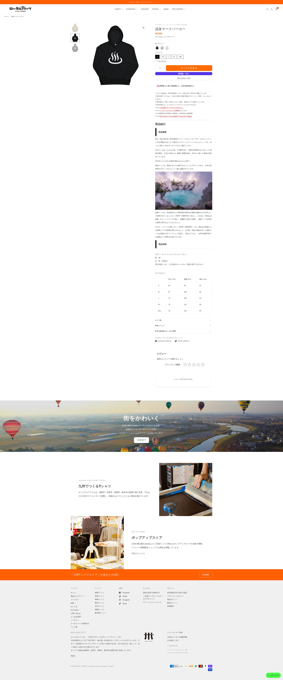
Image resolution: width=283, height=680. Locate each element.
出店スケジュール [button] (138, 553)
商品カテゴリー (76, 596)
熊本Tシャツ (99, 603)
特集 (72, 603)
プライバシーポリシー (175, 596)
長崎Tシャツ (99, 599)
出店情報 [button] (205, 575)
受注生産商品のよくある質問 (165, 331)
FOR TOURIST (177, 9)
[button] (141, 440)
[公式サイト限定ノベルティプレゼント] (141, 2)
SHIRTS (118, 9)
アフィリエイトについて (152, 602)
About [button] (73, 656)
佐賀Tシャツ (99, 596)
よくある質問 (76, 617)
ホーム (6, 16)
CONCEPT (145, 9)
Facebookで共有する (165, 341)
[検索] (267, 9)
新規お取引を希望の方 (151, 593)
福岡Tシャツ (99, 593)
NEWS (166, 9)
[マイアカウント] (272, 9)
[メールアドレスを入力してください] (186, 650)
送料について (160, 325)
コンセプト (75, 599)
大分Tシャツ (99, 606)
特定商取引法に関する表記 (177, 593)
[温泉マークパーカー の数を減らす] (157, 68)
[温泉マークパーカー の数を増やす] (163, 68)
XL (174, 56)
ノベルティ (75, 620)
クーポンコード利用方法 (80, 623)
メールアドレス (172, 646)
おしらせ (74, 606)
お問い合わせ (76, 613)
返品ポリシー (172, 599)
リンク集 (74, 627)
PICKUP (155, 9)
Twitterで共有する (183, 341)
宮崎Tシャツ (99, 609)
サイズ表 (158, 320)
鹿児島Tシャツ (100, 613)
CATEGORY (130, 9)
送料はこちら (162, 36)
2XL (180, 56)
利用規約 (170, 606)
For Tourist (74, 610)
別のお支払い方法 (183, 78)
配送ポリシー (172, 603)
